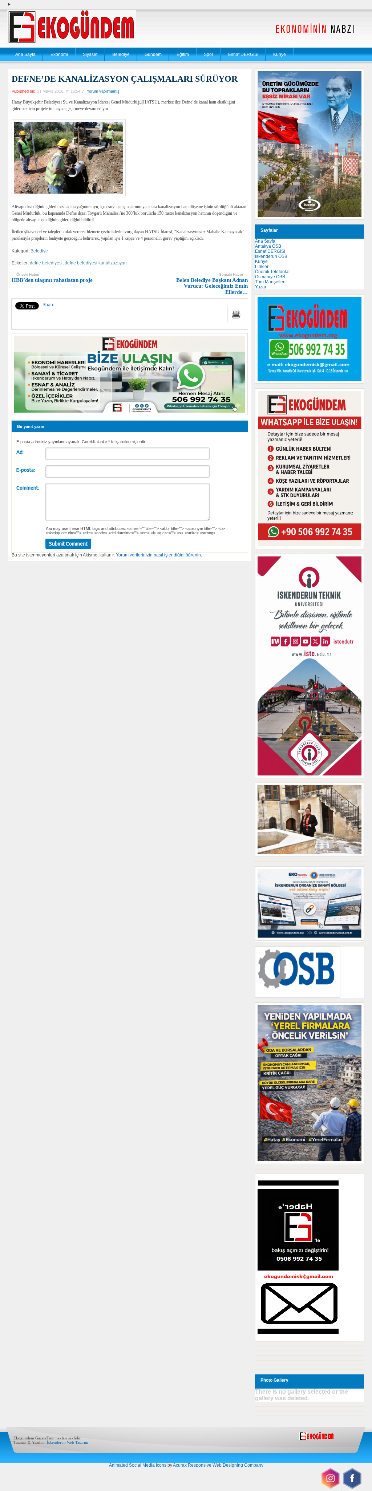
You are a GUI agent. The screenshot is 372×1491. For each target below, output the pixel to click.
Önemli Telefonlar (272, 271)
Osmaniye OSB (270, 276)
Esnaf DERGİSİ (243, 54)
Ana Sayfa (25, 54)
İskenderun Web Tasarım (67, 1442)
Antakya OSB (268, 246)
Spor (208, 54)
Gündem (153, 54)
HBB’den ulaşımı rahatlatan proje (52, 277)
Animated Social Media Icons (137, 1465)
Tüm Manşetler (269, 281)
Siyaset (90, 54)
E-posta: (25, 470)
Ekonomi (59, 54)
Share (48, 304)
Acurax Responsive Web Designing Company (218, 1465)
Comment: (27, 488)
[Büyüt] (354, 792)
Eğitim (183, 54)
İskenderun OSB (271, 256)
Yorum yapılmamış (103, 91)
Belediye (121, 54)
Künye (279, 54)
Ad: (20, 452)
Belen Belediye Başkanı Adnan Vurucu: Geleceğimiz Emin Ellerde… (212, 283)
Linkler (261, 266)
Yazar (260, 286)
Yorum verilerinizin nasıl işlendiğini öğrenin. (159, 555)
